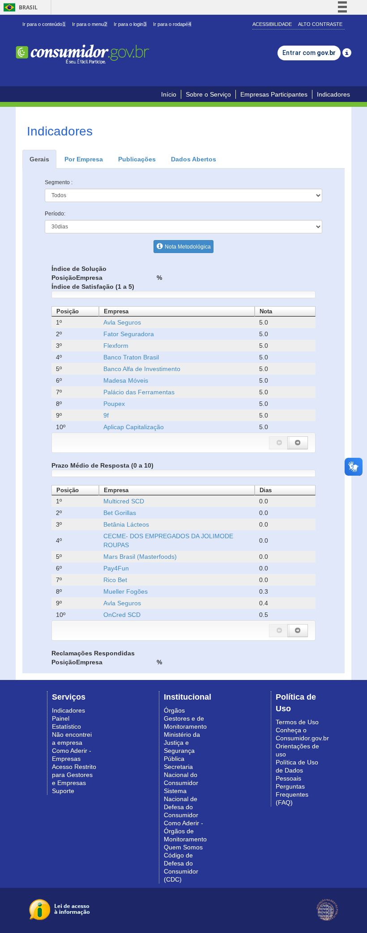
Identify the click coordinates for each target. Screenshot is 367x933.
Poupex (114, 403)
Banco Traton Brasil (131, 357)
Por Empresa (83, 159)
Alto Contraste (320, 24)
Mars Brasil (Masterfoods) (140, 556)
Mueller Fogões (125, 591)
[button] (279, 442)
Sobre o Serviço (208, 94)
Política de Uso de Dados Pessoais (297, 770)
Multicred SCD (123, 501)
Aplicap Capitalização (133, 427)
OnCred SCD (122, 614)
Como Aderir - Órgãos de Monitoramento (185, 831)
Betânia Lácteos (126, 524)
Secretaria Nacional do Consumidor (181, 774)
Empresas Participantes (273, 94)
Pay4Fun (116, 568)
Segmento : (59, 182)
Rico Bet (115, 579)
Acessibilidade (272, 24)
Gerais (39, 159)
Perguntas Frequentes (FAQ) (292, 794)
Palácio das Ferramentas (139, 392)
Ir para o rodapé (172, 24)
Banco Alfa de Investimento (141, 368)
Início (168, 94)
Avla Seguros (122, 322)
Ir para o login (130, 24)
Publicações (137, 159)
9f (106, 415)
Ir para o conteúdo (43, 24)
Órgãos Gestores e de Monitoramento (185, 718)
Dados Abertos (193, 159)
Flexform (115, 345)
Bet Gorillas (119, 512)
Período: (55, 214)
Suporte (63, 790)
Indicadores (333, 94)
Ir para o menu (89, 24)
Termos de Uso (297, 722)
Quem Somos (183, 847)
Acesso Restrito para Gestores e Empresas (74, 774)
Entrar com (309, 52)
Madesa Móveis (125, 380)
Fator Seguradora (128, 334)
